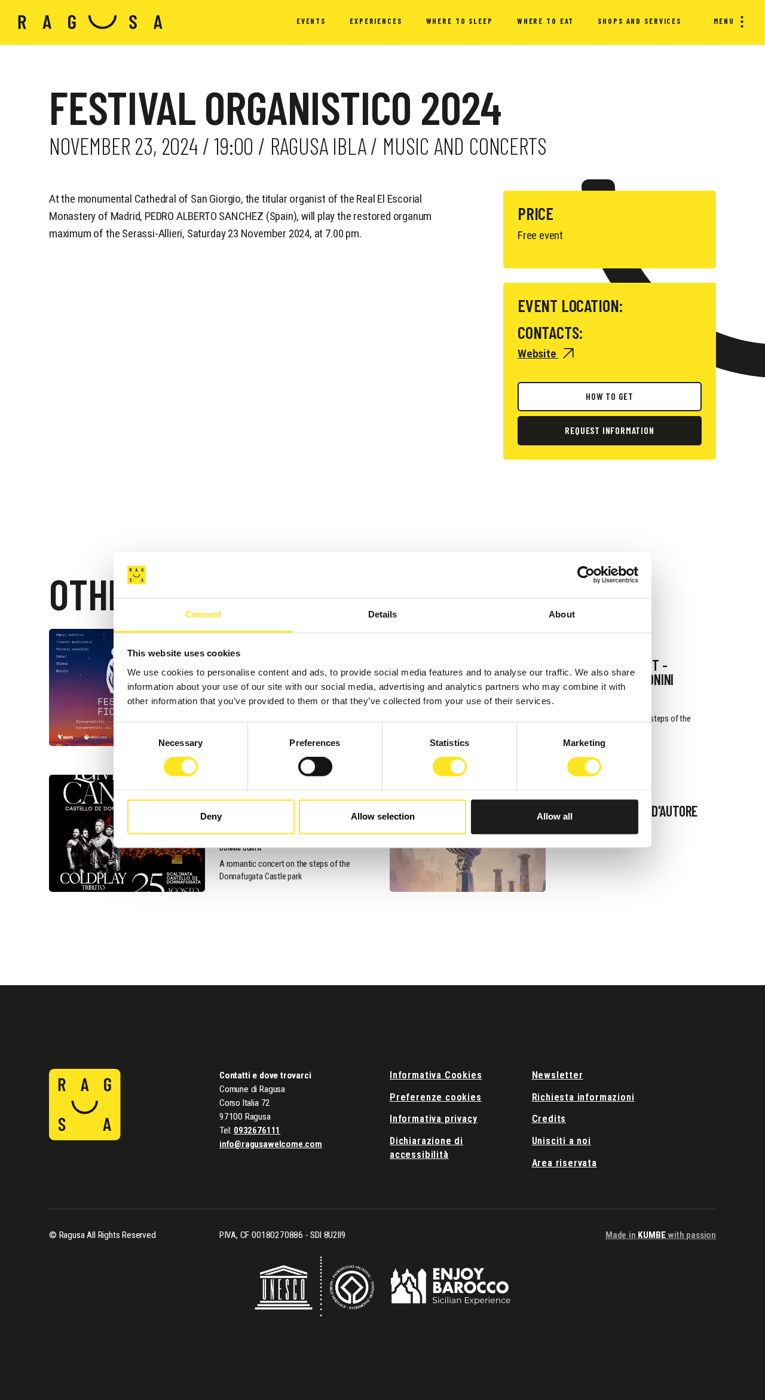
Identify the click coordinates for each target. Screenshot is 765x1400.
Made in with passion (660, 1235)
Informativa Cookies (436, 1075)
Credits (549, 1118)
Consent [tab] (203, 614)
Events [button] (311, 21)
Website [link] (538, 353)
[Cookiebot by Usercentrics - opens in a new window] (586, 575)
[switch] (315, 767)
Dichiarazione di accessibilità (426, 1147)
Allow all (555, 816)
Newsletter (557, 1075)
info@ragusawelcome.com (270, 1144)
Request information (609, 430)
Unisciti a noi (561, 1141)
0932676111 (257, 1130)
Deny (211, 816)
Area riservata (564, 1163)
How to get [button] (610, 396)
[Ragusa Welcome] (90, 22)
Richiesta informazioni (583, 1097)
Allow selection (383, 816)
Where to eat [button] (545, 21)
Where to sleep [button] (459, 21)
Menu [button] (724, 21)
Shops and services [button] (639, 21)
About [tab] (562, 614)
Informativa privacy (434, 1118)
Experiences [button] (376, 21)
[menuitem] (311, 23)
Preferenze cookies (436, 1097)
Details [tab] (382, 614)
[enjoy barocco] (450, 1285)
